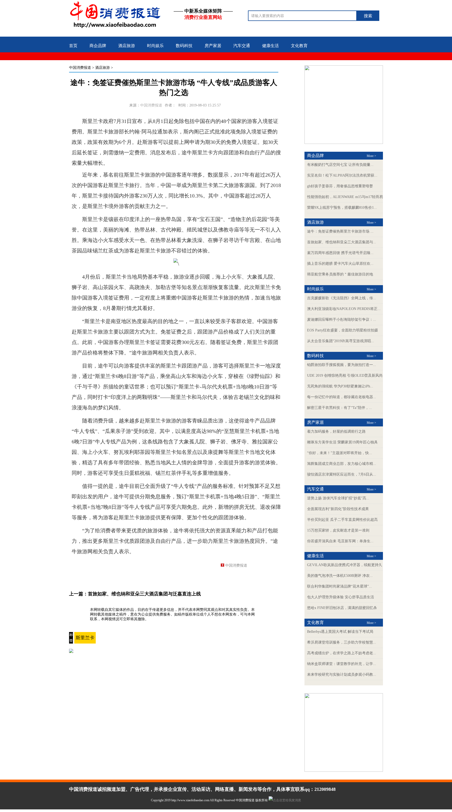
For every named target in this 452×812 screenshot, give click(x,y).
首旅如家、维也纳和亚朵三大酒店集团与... (341, 242)
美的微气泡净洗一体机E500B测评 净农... (340, 576)
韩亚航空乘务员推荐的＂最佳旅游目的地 (340, 274)
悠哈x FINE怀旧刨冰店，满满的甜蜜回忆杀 (342, 608)
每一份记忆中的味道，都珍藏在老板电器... (341, 397)
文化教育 (299, 45)
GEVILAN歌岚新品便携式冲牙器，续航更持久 (344, 565)
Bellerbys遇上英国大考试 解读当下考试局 (340, 632)
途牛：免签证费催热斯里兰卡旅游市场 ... (340, 231)
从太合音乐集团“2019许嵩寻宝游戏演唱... (340, 341)
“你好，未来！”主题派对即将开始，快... (339, 453)
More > (371, 156)
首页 (73, 45)
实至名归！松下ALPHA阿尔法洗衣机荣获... (342, 175)
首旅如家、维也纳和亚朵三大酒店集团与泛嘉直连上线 (144, 593)
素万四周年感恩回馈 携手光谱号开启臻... (340, 253)
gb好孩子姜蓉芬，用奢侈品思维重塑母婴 (340, 186)
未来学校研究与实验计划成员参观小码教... (341, 674)
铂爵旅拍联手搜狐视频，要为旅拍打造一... (341, 365)
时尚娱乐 (155, 45)
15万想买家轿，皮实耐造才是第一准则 (338, 530)
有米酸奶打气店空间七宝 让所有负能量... (340, 165)
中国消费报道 (80, 68)
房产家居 (213, 45)
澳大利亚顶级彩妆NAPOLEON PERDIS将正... (344, 309)
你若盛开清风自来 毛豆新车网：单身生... (340, 541)
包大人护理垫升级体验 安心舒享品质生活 (340, 597)
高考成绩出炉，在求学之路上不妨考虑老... (341, 653)
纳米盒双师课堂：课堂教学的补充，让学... (341, 664)
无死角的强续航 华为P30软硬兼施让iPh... (340, 386)
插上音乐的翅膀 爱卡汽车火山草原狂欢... (340, 264)
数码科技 (184, 45)
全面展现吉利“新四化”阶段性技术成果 (338, 509)
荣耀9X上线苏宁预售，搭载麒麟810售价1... (342, 208)
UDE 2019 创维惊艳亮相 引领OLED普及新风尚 (345, 375)
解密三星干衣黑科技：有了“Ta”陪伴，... (339, 408)
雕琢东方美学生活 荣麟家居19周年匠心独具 (342, 442)
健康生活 (270, 45)
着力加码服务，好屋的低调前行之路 (336, 431)
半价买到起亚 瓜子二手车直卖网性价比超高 (342, 520)
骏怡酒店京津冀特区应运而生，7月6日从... (341, 474)
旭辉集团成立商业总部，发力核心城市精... (341, 464)
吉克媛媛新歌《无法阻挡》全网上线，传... (341, 298)
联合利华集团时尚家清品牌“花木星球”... (339, 586)
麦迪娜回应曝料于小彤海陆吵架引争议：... (341, 320)
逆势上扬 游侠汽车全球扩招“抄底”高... (338, 498)
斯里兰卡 (85, 637)
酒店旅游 (126, 45)
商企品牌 (97, 45)
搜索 (368, 16)
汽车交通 (241, 45)
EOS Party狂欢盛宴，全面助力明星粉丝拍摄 (342, 330)
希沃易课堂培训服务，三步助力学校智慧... (341, 642)
